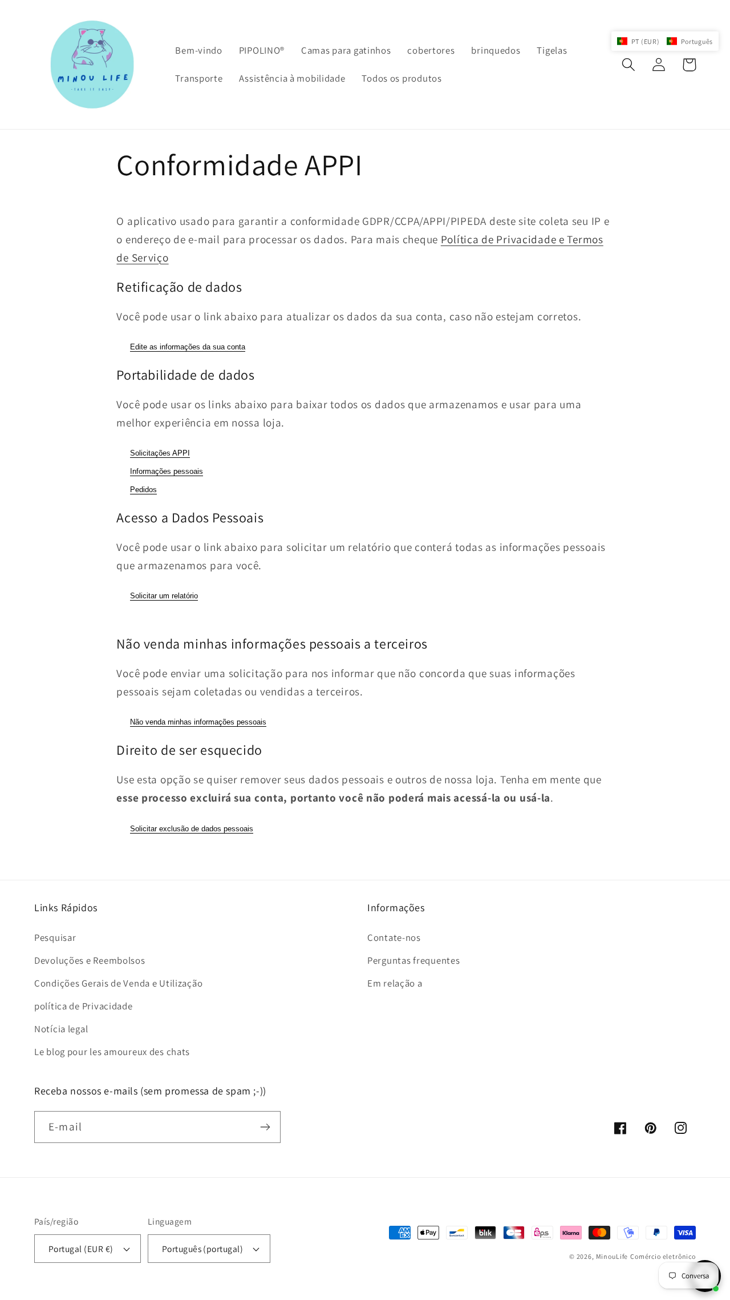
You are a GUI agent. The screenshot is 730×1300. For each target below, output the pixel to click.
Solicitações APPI (160, 453)
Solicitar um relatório (164, 595)
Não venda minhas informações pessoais (198, 722)
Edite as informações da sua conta (187, 347)
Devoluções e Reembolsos (89, 960)
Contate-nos (394, 937)
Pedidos (143, 489)
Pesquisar (55, 937)
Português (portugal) (203, 1248)
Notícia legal (61, 1029)
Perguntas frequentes (413, 960)
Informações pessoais (166, 471)
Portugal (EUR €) (80, 1248)
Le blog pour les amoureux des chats (112, 1051)
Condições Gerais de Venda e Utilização (118, 983)
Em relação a (395, 983)
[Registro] (265, 1127)
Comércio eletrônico (663, 1256)
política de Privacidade (83, 1006)
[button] (629, 65)
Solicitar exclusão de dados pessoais (191, 828)
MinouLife (612, 1256)
